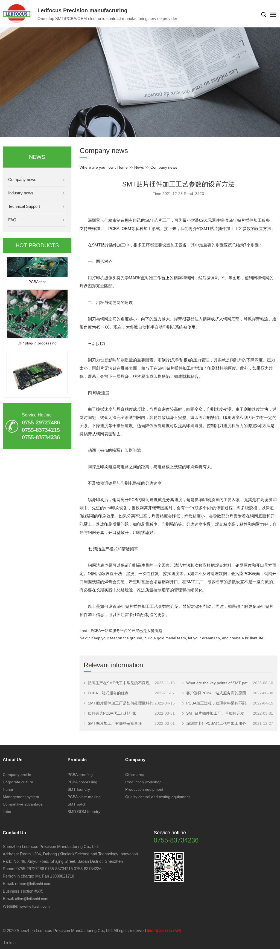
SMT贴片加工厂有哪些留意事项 (115, 723)
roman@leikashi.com (33, 883)
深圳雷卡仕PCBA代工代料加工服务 (216, 723)
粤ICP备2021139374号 (164, 931)
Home (122, 167)
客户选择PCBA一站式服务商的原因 (216, 693)
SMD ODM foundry (84, 811)
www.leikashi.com (34, 906)
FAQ (12, 219)
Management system (21, 797)
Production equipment (144, 789)
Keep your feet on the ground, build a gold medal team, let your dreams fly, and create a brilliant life (177, 638)
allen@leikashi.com (31, 898)
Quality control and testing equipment (157, 797)
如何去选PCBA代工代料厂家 (112, 713)
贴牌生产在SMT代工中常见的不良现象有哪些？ (121, 683)
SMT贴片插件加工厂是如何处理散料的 (120, 703)
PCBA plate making (84, 797)
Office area (134, 774)
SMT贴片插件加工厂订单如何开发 (215, 713)
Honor (8, 789)
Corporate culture (18, 782)
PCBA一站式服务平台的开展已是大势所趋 (126, 630)
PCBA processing (82, 782)
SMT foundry (79, 789)
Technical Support (24, 206)
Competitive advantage (23, 804)
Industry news (20, 193)
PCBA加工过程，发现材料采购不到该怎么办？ (219, 703)
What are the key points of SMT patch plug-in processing (219, 683)
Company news (22, 179)
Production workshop (143, 782)
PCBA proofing (80, 774)
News (139, 167)
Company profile (17, 774)
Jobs (7, 811)
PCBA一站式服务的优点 (108, 693)
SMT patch (77, 804)
